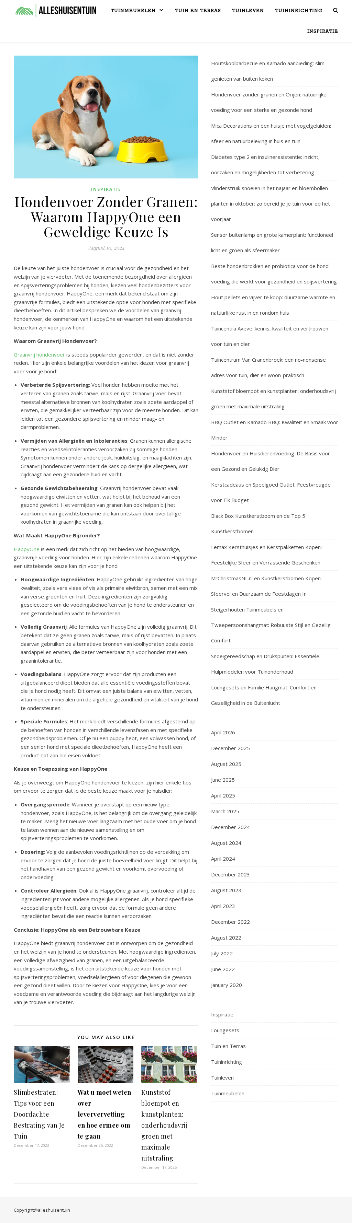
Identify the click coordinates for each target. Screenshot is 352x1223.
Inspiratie (322, 31)
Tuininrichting (298, 11)
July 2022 (222, 953)
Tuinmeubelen (133, 11)
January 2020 (226, 984)
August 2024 (226, 842)
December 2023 (230, 874)
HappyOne (27, 549)
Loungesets (225, 1030)
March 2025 (225, 811)
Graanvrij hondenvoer (39, 354)
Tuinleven (248, 11)
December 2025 (230, 748)
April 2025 (223, 795)
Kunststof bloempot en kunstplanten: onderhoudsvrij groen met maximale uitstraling (164, 1125)
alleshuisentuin (54, 1210)
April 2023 (223, 905)
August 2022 (226, 937)
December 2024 (230, 827)
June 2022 (223, 969)
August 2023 (226, 890)
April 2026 (223, 732)
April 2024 (223, 858)
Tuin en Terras (198, 11)
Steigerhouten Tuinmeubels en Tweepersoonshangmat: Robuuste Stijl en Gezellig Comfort (271, 625)
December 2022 (230, 921)
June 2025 (223, 779)
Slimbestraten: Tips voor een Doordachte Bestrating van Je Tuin (39, 1114)
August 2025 (226, 763)
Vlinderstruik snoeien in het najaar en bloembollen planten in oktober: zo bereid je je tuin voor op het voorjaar (270, 203)
